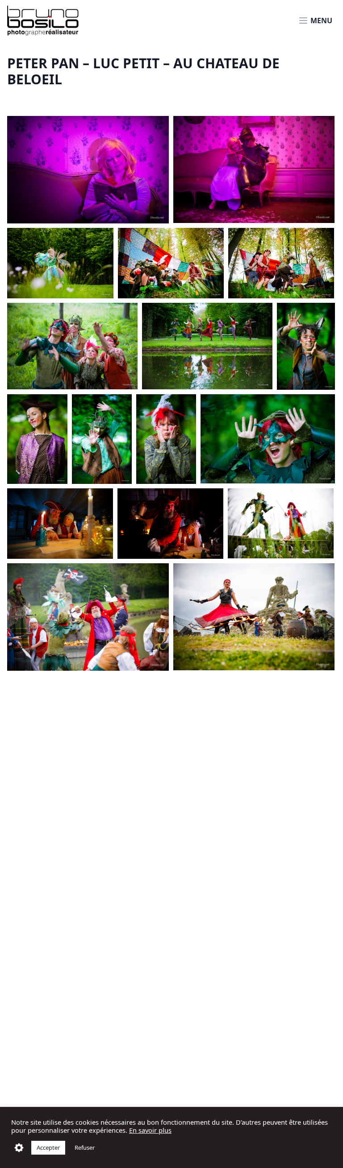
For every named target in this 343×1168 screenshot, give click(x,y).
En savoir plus (150, 1130)
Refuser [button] (85, 1147)
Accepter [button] (48, 1147)
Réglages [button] (19, 1147)
